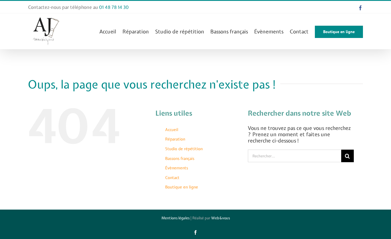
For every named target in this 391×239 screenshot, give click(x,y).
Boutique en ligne (181, 187)
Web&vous (220, 218)
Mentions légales (175, 218)
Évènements (176, 167)
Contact (172, 177)
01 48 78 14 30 (114, 7)
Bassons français (179, 158)
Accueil (171, 129)
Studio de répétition (184, 148)
